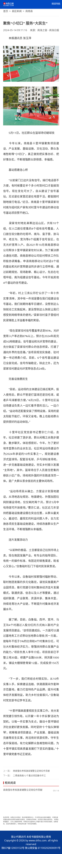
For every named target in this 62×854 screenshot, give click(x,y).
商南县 (29, 11)
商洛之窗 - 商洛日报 (48, 30)
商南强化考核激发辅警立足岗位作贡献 (31, 770)
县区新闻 (17, 11)
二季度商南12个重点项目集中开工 (29, 775)
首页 (5, 11)
